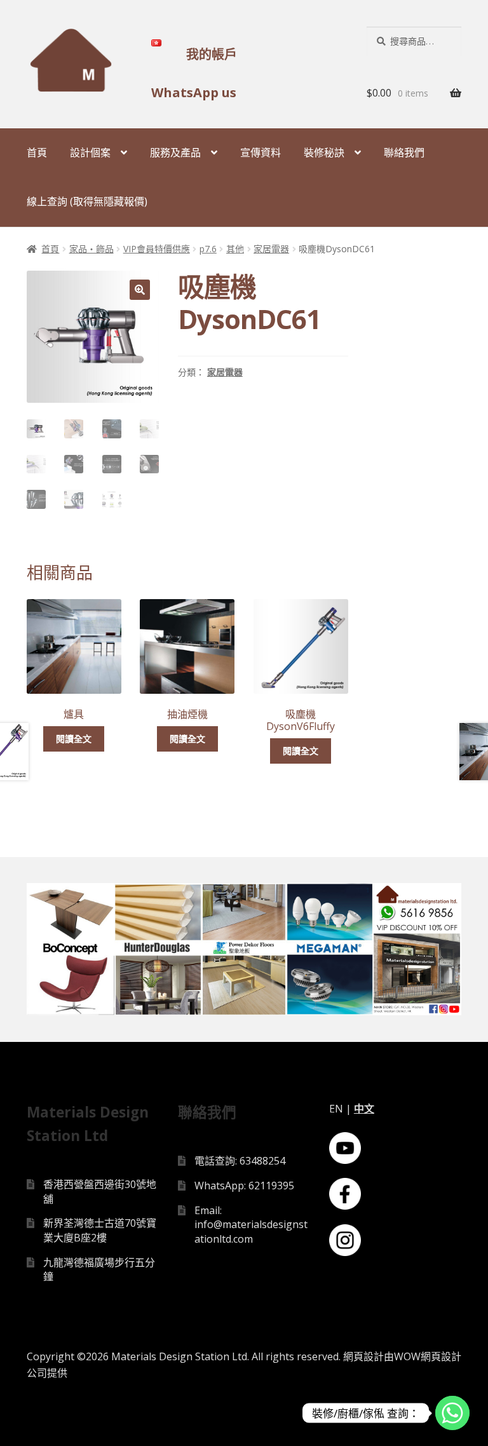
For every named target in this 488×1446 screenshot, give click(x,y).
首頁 (37, 152)
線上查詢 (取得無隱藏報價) (87, 201)
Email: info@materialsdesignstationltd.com (251, 1224)
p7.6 (208, 249)
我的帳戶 (211, 54)
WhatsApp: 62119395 (244, 1186)
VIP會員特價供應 (156, 249)
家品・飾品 (91, 249)
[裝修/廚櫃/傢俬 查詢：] (452, 1413)
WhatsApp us (193, 92)
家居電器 (271, 249)
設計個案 (90, 152)
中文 (364, 1109)
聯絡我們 (404, 152)
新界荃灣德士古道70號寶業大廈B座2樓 (99, 1230)
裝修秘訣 (324, 152)
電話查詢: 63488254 (239, 1161)
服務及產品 (175, 152)
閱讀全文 (74, 739)
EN (336, 1109)
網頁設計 (363, 1356)
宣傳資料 (260, 152)
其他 (235, 249)
